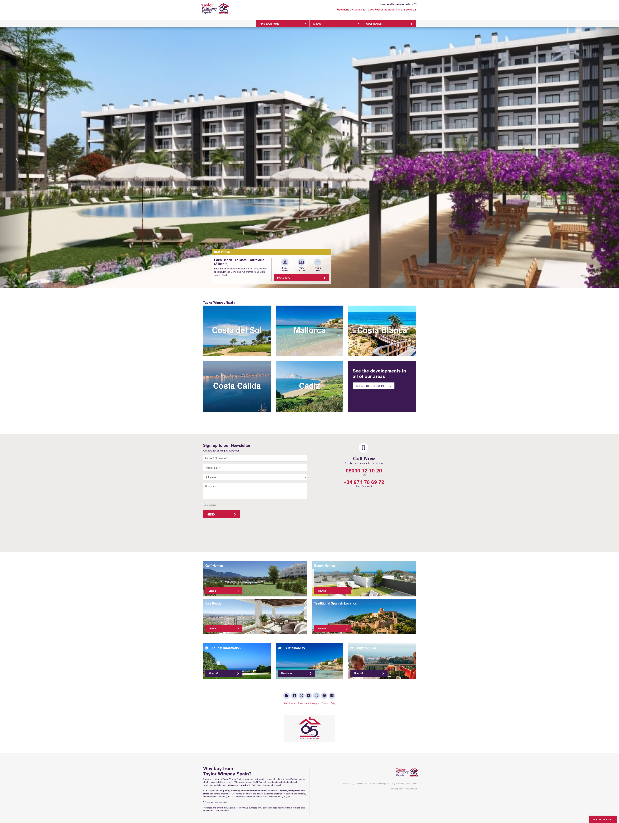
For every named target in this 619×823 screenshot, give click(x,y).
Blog (332, 703)
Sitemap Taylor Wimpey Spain (404, 788)
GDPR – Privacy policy (379, 783)
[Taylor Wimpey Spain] (227, 11)
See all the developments (372, 385)
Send (211, 514)
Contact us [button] (603, 819)
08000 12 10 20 (364, 9)
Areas (317, 23)
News (325, 703)
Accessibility (348, 783)
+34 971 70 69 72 (406, 9)
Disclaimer (211, 504)
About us (289, 703)
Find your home (269, 23)
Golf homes (374, 23)
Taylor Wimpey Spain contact (404, 783)
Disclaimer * (361, 783)
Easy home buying (308, 703)
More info (283, 277)
